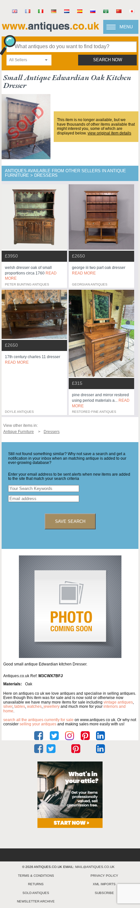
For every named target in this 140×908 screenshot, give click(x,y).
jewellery (52, 706)
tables (19, 706)
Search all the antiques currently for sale (38, 720)
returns (36, 884)
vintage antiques (118, 702)
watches (34, 706)
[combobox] (29, 60)
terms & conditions (36, 875)
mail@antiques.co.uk (95, 867)
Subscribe (104, 893)
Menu (126, 26)
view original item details (109, 133)
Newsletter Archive (36, 901)
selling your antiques (38, 724)
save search (70, 521)
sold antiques (35, 893)
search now (107, 60)
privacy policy (104, 875)
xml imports (104, 884)
